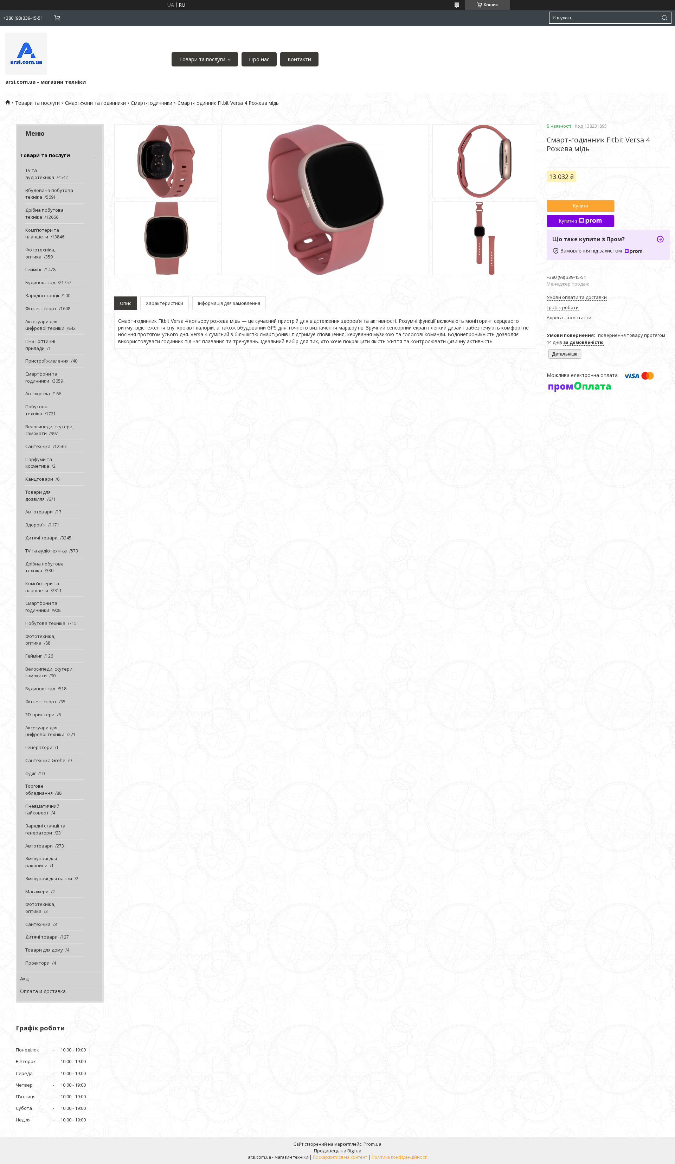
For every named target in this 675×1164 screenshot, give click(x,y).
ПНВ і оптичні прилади (40, 344)
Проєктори (37, 963)
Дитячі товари (41, 538)
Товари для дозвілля (38, 495)
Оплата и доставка (43, 991)
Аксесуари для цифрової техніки (44, 325)
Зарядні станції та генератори (45, 829)
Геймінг (33, 269)
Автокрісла (37, 393)
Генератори (38, 747)
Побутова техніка (36, 410)
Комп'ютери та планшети (42, 233)
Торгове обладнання (39, 789)
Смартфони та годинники (95, 103)
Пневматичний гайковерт (42, 809)
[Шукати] (664, 17)
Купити (580, 206)
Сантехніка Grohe (45, 760)
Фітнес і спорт (41, 308)
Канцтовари (39, 479)
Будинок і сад (40, 282)
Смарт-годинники (151, 103)
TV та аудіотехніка (39, 173)
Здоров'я (35, 525)
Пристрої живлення (47, 361)
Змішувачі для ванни (48, 878)
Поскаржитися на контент (340, 1157)
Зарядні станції (42, 295)
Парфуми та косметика (38, 462)
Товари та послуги (202, 59)
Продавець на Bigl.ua (337, 1150)
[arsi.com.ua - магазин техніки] (26, 54)
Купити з (568, 221)
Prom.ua (372, 1144)
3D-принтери (39, 714)
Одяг (30, 773)
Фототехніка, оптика (40, 253)
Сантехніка (38, 446)
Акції (25, 978)
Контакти (299, 59)
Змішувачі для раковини (41, 862)
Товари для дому (44, 950)
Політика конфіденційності (400, 1157)
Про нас (259, 59)
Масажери (37, 891)
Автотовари (39, 512)
